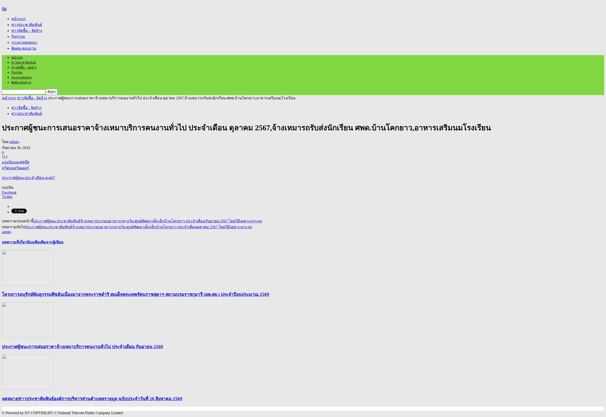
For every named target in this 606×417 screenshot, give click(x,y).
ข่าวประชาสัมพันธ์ (26, 25)
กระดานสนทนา (24, 42)
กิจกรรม (18, 37)
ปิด (4, 9)
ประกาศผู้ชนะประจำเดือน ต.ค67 (28, 178)
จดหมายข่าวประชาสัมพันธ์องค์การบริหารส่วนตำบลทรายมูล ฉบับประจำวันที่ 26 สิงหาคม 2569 (92, 398)
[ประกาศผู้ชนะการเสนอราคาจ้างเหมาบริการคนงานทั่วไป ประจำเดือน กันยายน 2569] (27, 336)
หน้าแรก (18, 19)
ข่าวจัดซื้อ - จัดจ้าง (26, 108)
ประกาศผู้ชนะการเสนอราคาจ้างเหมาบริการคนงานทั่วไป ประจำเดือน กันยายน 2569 (82, 346)
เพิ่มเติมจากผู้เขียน (48, 242)
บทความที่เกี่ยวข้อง (18, 242)
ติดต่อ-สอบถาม (23, 48)
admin (14, 142)
